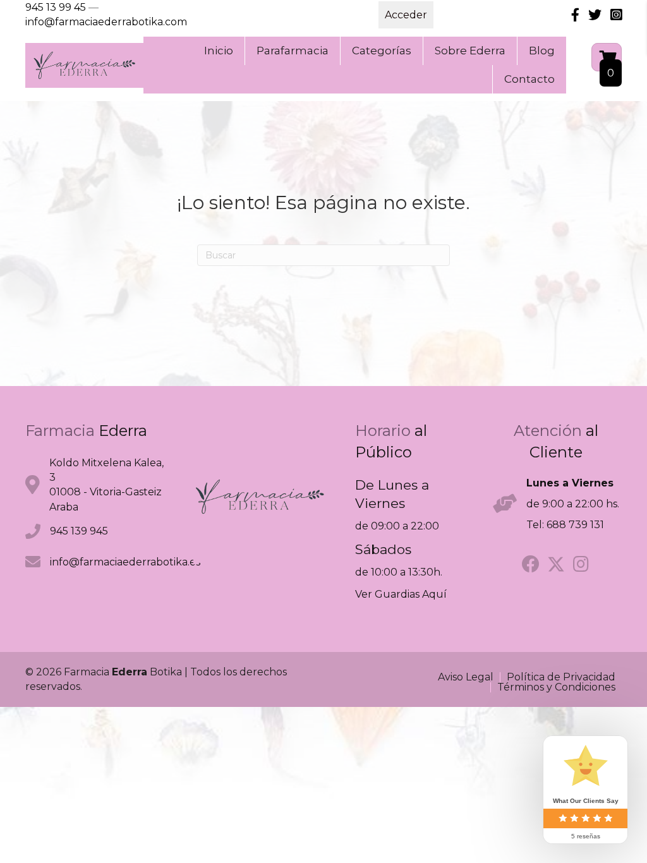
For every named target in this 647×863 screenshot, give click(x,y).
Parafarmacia (293, 50)
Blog (542, 50)
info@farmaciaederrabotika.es (125, 562)
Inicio (218, 50)
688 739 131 (575, 525)
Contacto (529, 79)
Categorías (381, 50)
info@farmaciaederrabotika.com (106, 22)
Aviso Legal (465, 677)
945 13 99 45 (55, 7)
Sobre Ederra (470, 50)
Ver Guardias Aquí (401, 594)
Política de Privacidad (561, 677)
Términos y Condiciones (556, 687)
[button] (530, 564)
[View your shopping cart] (606, 57)
